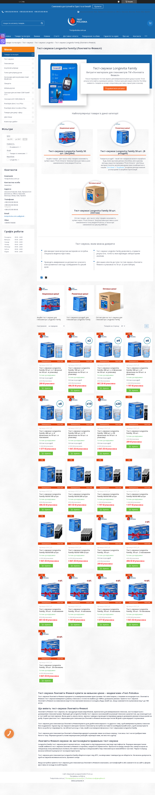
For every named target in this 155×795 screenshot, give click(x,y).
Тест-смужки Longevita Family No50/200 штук (79, 495)
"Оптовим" (110, 167)
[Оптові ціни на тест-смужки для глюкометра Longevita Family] (110, 300)
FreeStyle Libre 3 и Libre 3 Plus (15, 108)
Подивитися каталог (115, 88)
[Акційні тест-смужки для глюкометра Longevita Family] (51, 300)
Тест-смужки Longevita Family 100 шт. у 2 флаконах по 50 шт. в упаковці (79, 371)
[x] (46, 278)
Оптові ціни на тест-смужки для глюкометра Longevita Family (109, 318)
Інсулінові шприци (11, 68)
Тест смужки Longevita (44, 43)
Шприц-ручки (9, 88)
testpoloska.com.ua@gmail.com (15, 216)
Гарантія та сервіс (111, 36)
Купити (97, 6)
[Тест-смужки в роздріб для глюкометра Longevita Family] (80, 300)
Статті (56, 36)
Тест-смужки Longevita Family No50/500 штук (50, 551)
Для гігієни (8, 117)
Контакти (137, 36)
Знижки (37, 36)
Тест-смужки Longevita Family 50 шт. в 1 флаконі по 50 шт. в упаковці (50, 370)
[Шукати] (41, 23)
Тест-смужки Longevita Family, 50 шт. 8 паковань (108, 610)
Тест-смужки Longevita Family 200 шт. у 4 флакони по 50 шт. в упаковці (109, 370)
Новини (47, 36)
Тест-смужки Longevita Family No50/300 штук (108, 495)
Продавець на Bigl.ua (77, 776)
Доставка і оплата (70, 36)
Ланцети (7, 83)
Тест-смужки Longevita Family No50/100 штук (50, 495)
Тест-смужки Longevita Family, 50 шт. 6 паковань (79, 610)
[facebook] (42, 278)
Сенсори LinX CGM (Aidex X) (14, 99)
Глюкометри (9, 63)
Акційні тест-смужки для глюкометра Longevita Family (49, 318)
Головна (7, 36)
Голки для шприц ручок (13, 72)
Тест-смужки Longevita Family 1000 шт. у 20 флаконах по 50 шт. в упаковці (108, 434)
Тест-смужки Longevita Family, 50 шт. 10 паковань (138, 610)
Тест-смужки (27, 43)
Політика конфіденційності (95, 778)
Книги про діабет (10, 121)
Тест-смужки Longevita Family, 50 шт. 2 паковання (138, 551)
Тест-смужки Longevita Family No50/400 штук (137, 495)
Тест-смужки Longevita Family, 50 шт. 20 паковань (51, 666)
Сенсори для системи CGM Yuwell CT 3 (16, 93)
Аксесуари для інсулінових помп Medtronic (16, 78)
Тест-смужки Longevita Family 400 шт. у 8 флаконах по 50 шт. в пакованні (50, 434)
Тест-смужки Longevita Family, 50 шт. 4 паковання (51, 610)
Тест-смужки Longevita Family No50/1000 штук (79, 551)
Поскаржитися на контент (75, 778)
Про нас (126, 36)
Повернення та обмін (91, 36)
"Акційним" (120, 167)
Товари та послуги (22, 36)
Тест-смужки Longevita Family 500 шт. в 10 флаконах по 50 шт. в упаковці (79, 434)
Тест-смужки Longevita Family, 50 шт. (137, 432)
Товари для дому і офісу (13, 112)
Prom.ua (90, 774)
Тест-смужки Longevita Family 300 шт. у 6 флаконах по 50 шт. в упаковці (137, 371)
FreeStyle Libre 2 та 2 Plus (13, 103)
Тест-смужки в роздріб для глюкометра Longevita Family (78, 318)
